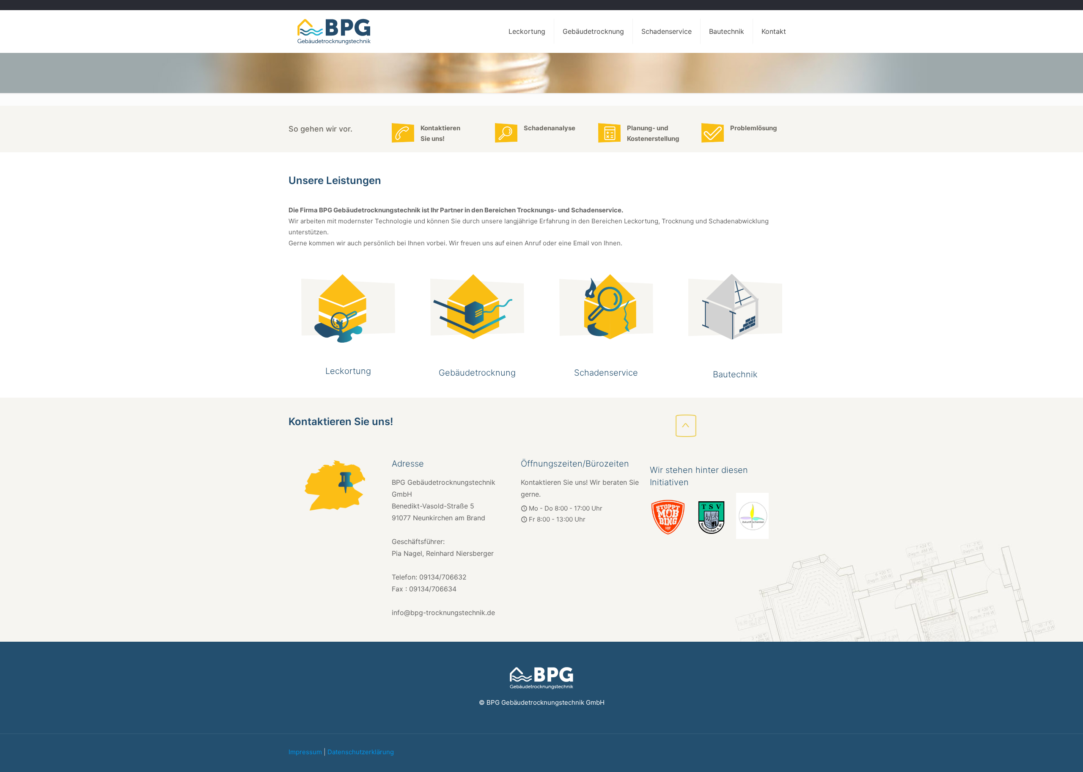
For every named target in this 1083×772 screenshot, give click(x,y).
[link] (348, 308)
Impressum (305, 752)
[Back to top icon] (1048, 758)
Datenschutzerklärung (360, 752)
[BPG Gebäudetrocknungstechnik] (334, 31)
